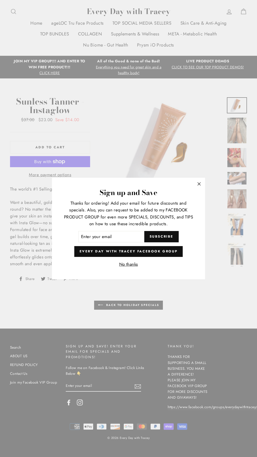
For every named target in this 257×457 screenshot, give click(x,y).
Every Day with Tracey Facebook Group (129, 251)
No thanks (128, 264)
